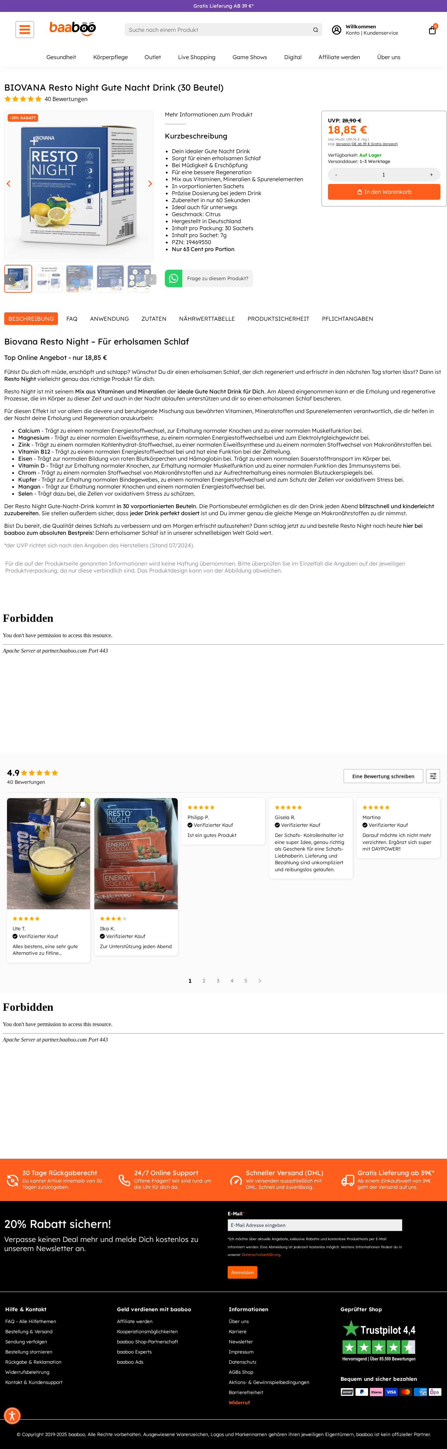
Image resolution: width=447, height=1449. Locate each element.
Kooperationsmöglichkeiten (147, 1331)
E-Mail (236, 1213)
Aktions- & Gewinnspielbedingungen (269, 1382)
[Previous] (9, 279)
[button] (12, 1416)
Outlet (153, 57)
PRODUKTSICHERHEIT (278, 318)
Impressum (241, 1352)
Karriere (238, 1331)
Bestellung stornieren (28, 1352)
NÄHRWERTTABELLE (207, 318)
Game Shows (250, 57)
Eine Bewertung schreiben (383, 776)
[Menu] (24, 29)
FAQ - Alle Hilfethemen (30, 1321)
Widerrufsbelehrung (27, 1372)
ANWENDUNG (109, 318)
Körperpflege (110, 57)
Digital (293, 57)
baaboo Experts (134, 1352)
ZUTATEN (154, 318)
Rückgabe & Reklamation (33, 1362)
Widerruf (239, 1402)
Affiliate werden (339, 57)
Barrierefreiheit (246, 1392)
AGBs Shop (241, 1372)
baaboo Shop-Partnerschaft (147, 1341)
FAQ (72, 318)
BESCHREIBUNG (31, 318)
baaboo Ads (130, 1362)
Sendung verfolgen (26, 1341)
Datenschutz (242, 1362)
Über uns (389, 57)
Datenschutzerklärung (261, 1254)
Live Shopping (196, 57)
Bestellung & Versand (28, 1331)
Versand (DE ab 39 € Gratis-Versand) (367, 144)
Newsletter (241, 1341)
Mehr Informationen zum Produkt (208, 114)
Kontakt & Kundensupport (34, 1382)
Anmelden (242, 1272)
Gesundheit (61, 57)
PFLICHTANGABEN (347, 318)
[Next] (151, 279)
